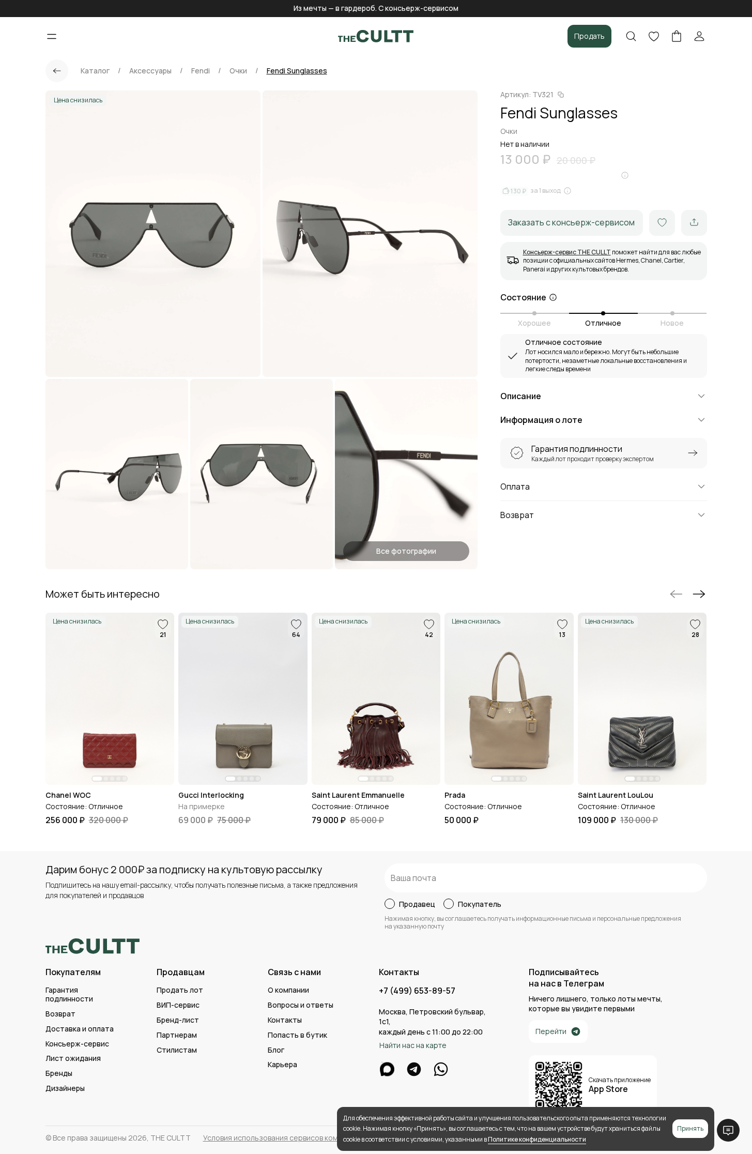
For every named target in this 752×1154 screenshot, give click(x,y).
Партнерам (177, 1035)
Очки (238, 70)
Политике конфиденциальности (537, 1139)
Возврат (60, 1014)
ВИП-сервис (178, 1005)
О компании (288, 990)
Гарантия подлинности (69, 995)
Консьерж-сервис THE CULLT (567, 251)
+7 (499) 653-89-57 (417, 991)
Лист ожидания (73, 1058)
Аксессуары (150, 70)
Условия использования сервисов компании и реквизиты (303, 1138)
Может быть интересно (102, 594)
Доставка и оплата (79, 1029)
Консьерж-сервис (77, 1044)
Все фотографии (406, 551)
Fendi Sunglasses (297, 70)
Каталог (95, 70)
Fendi (200, 70)
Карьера (282, 1064)
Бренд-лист (178, 1020)
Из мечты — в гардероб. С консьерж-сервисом (376, 8)
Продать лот (180, 990)
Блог (276, 1050)
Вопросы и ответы (300, 1005)
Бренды (58, 1073)
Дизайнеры (65, 1088)
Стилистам (177, 1050)
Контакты (285, 1020)
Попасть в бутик (297, 1035)
